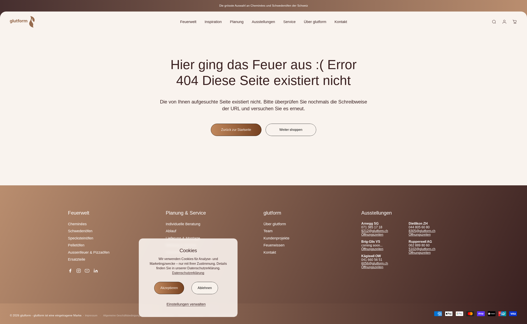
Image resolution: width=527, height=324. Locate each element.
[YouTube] (87, 270)
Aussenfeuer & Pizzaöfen (89, 252)
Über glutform (275, 224)
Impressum (91, 315)
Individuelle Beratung (183, 224)
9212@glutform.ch (374, 231)
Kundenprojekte (276, 238)
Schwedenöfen (80, 231)
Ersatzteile (76, 259)
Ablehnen (205, 288)
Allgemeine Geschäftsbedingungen (123, 315)
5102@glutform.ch (422, 249)
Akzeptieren (169, 288)
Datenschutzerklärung (188, 273)
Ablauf (171, 231)
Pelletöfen (76, 245)
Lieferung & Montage (183, 238)
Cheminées (77, 224)
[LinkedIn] (95, 270)
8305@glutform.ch (422, 231)
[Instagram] (78, 270)
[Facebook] (70, 270)
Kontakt (270, 252)
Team (268, 231)
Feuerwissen (274, 245)
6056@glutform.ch (374, 263)
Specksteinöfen (80, 238)
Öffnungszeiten (372, 234)
